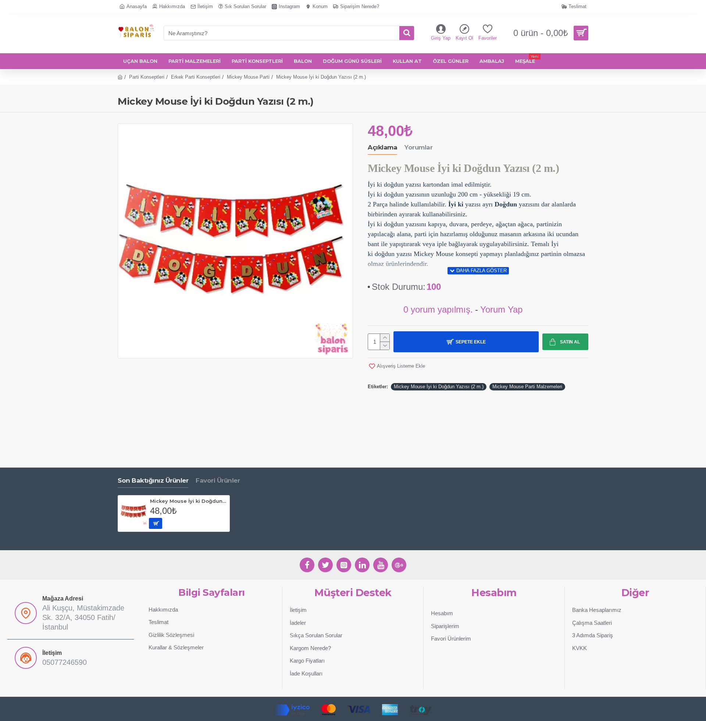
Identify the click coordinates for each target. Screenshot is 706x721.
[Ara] (406, 33)
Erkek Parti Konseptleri (195, 77)
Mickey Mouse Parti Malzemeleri (527, 386)
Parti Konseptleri (146, 77)
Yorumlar (418, 147)
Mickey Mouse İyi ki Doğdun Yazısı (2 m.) (439, 386)
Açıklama (382, 147)
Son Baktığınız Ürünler (153, 480)
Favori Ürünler (218, 480)
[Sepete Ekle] (155, 523)
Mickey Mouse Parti (248, 77)
